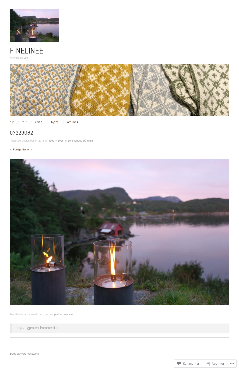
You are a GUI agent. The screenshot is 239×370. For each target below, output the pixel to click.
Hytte (55, 122)
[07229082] (119, 231)
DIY (12, 122)
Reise (38, 122)
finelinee (26, 50)
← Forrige (15, 149)
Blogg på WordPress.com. (24, 353)
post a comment (63, 314)
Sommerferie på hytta (80, 140)
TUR (24, 122)
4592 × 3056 (56, 140)
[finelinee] (119, 92)
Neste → (27, 149)
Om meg (72, 122)
